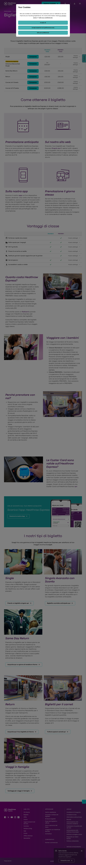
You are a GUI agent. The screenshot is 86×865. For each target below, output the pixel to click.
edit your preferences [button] (46, 17)
